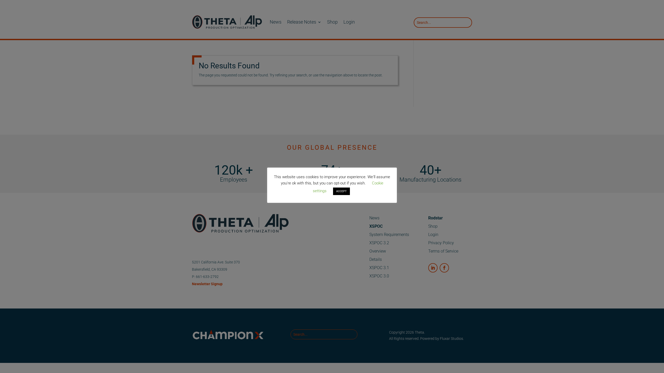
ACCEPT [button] (341, 191)
